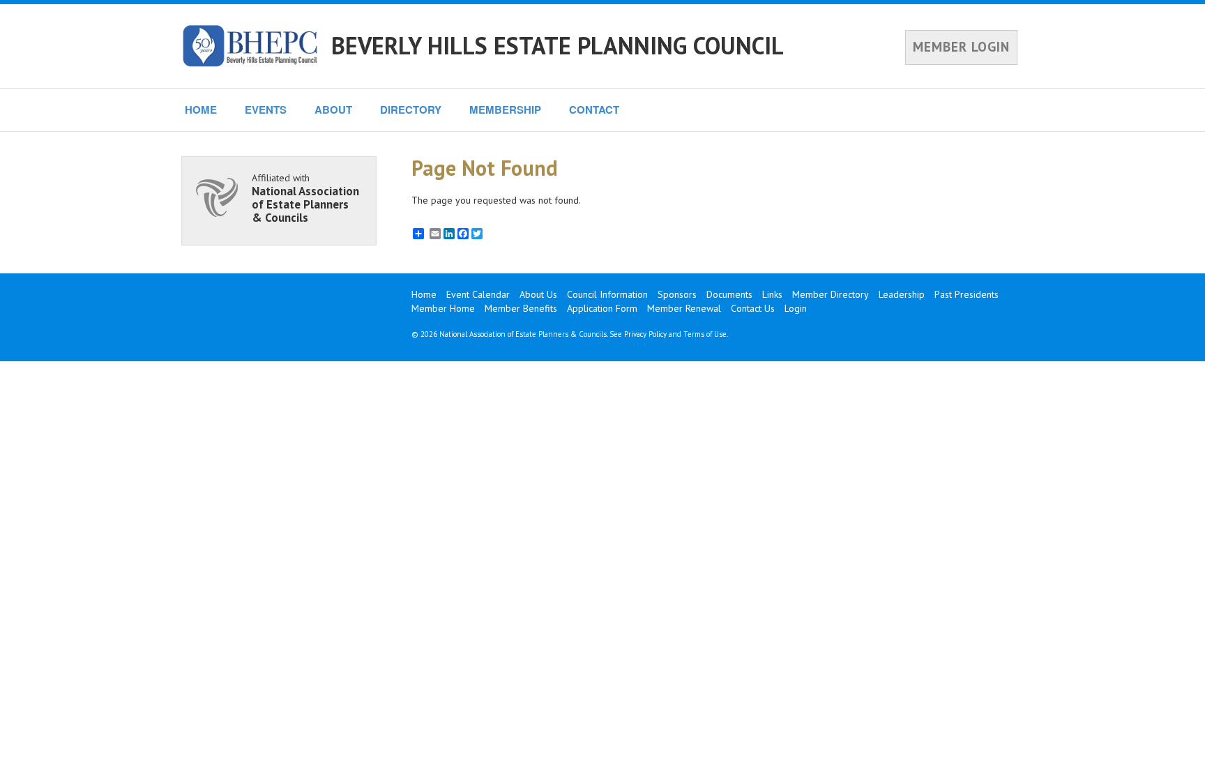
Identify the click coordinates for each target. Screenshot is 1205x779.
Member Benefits (521, 308)
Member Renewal (684, 308)
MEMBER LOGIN (961, 46)
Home (424, 294)
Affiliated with (305, 198)
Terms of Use (705, 334)
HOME (201, 109)
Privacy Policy (645, 334)
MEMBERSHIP (505, 109)
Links (772, 294)
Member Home (443, 308)
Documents (729, 294)
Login (796, 308)
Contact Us (753, 308)
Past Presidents (966, 294)
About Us (538, 294)
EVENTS (266, 109)
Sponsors (677, 294)
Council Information (607, 294)
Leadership (902, 294)
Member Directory (830, 294)
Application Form (602, 308)
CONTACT (594, 109)
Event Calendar (478, 294)
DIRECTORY (410, 109)
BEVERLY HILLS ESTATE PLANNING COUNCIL (557, 45)
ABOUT (333, 109)
